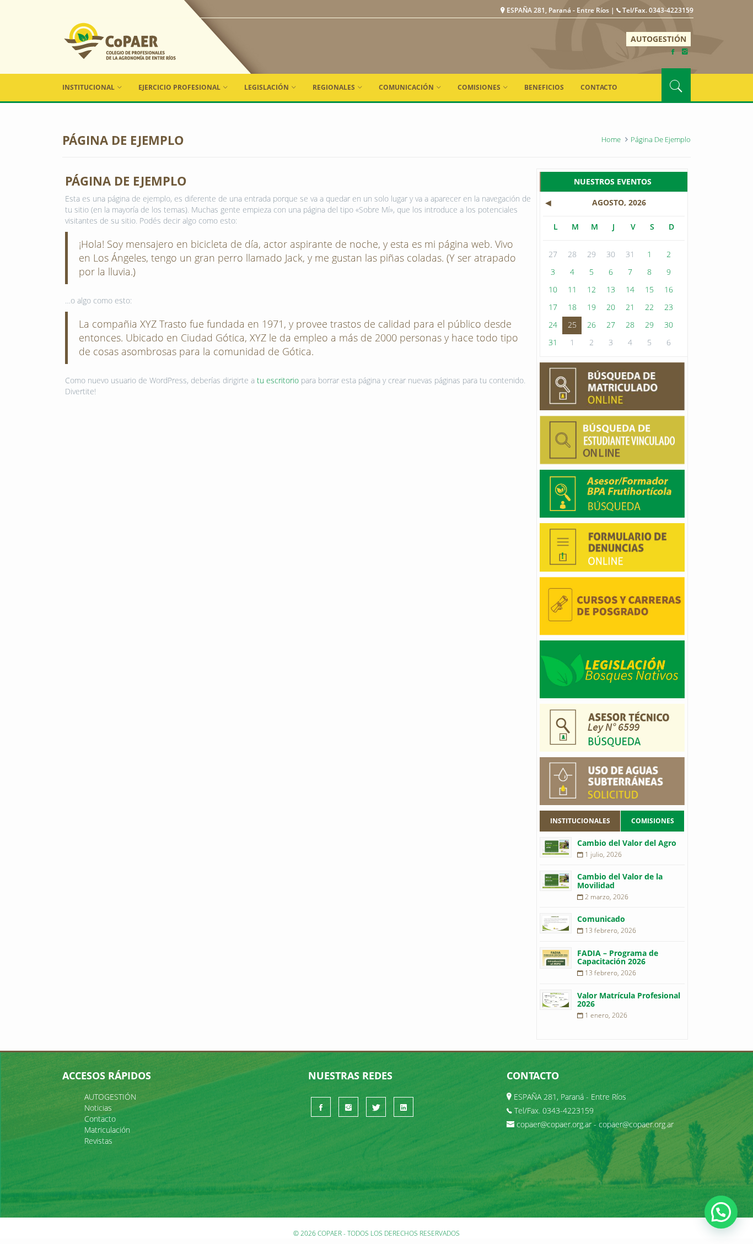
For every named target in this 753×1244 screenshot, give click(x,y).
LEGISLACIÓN (266, 87)
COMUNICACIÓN (406, 87)
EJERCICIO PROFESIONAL (179, 87)
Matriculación (107, 1130)
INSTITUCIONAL (88, 87)
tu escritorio (278, 380)
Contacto (598, 87)
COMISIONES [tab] (652, 820)
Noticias (98, 1107)
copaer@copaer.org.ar (554, 1124)
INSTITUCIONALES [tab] (580, 820)
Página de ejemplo (661, 139)
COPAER (120, 41)
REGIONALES (334, 87)
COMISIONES (479, 87)
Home (611, 139)
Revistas (98, 1141)
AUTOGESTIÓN (658, 39)
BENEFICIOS (544, 87)
